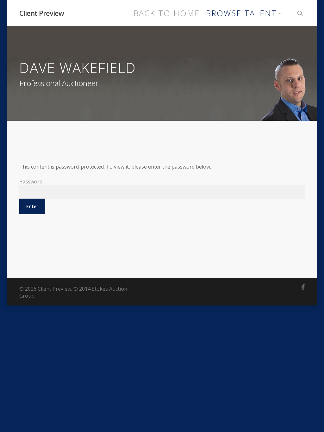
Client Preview (41, 12)
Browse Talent (241, 13)
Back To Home (167, 13)
